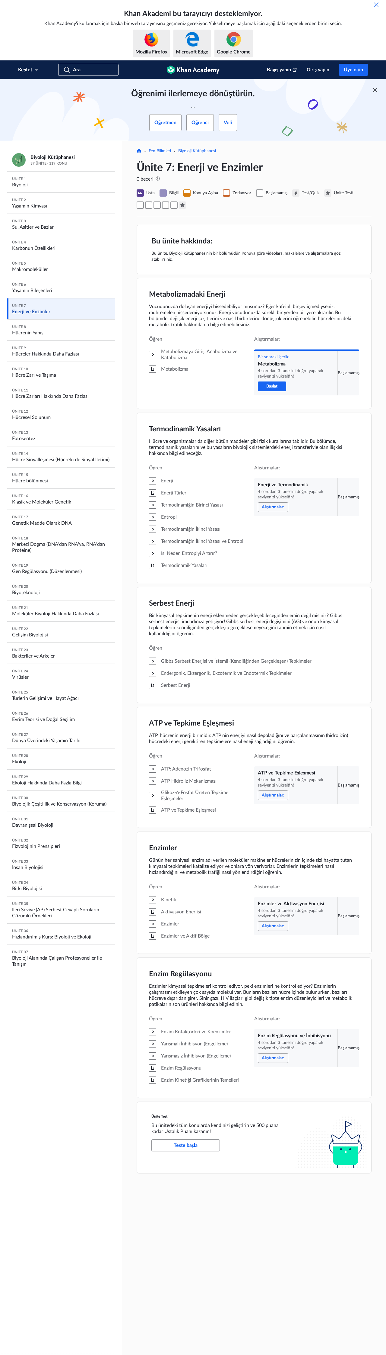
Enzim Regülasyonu (180, 974)
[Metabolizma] (140, 205)
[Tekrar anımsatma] (376, 5)
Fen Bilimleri (160, 151)
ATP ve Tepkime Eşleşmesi (191, 723)
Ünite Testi (160, 1116)
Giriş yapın (318, 69)
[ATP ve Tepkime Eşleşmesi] (157, 205)
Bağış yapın (279, 69)
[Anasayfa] (139, 151)
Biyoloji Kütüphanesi (197, 151)
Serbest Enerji (171, 603)
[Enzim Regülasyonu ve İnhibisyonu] (174, 205)
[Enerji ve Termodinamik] (148, 205)
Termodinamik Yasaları (185, 429)
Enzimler (163, 848)
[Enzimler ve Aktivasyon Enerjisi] (165, 205)
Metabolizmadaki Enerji (187, 294)
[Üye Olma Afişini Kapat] (375, 90)
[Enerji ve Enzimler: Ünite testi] (182, 205)
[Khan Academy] (193, 70)
